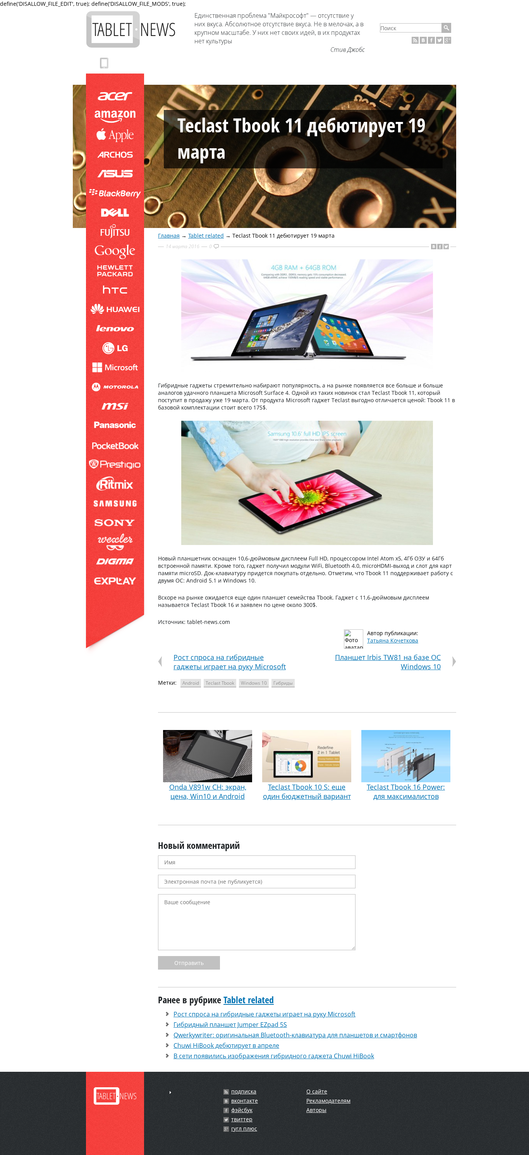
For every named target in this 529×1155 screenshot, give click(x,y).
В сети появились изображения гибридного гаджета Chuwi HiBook (273, 1056)
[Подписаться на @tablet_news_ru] (439, 40)
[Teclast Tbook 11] (307, 370)
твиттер (241, 1119)
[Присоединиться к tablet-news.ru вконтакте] (423, 40)
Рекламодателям (328, 1100)
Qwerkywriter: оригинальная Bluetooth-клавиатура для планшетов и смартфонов (295, 1035)
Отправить (189, 962)
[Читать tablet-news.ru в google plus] (447, 40)
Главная (169, 235)
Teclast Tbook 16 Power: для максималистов (406, 791)
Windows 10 (254, 683)
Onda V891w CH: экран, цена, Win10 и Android (207, 791)
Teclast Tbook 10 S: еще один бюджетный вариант (307, 791)
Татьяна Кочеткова (392, 640)
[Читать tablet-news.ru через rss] (415, 40)
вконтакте (244, 1100)
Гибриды (283, 683)
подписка (243, 1091)
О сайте (316, 1091)
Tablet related (206, 235)
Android (190, 683)
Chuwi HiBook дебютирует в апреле (226, 1045)
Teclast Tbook (220, 683)
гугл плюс (244, 1128)
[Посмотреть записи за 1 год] (170, 1092)
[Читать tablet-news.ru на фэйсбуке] (431, 40)
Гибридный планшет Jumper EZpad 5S (230, 1024)
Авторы (316, 1110)
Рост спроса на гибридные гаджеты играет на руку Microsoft (229, 662)
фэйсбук (241, 1110)
